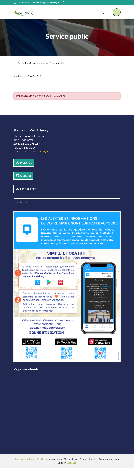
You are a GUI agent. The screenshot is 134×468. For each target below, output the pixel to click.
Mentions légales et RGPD (28, 459)
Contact (25, 175)
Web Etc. (72, 462)
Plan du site (28, 189)
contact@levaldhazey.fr (35, 151)
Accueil (22, 63)
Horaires (26, 162)
